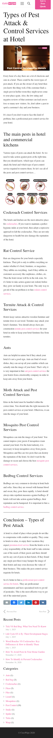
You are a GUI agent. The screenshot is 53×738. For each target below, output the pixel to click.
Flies (8, 692)
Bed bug (9, 679)
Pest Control (11, 705)
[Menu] (22, 3)
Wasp (8, 722)
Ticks (8, 717)
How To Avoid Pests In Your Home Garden (25, 651)
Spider (8, 713)
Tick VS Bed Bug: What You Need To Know (26, 626)
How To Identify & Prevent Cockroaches (24, 659)
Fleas (8, 688)
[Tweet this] (21, 602)
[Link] (9, 3)
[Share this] (14, 602)
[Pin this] (35, 602)
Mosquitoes (11, 700)
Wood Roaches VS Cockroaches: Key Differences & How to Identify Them (23, 643)
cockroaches (11, 223)
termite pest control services (27, 328)
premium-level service (19, 544)
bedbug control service (13, 506)
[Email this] (6, 602)
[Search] (29, 3)
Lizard (8, 696)
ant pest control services (35, 370)
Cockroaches (11, 683)
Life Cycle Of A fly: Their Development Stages (27, 633)
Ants (8, 675)
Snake (8, 709)
